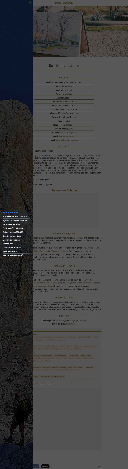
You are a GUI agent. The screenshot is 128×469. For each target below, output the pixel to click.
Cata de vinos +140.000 (13, 232)
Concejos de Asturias (12, 247)
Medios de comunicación (13, 255)
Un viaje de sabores (11, 240)
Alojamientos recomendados (15, 216)
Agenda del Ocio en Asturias (15, 220)
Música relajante (10, 251)
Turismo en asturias (11, 224)
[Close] (30, 2)
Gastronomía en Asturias (13, 228)
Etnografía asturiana (12, 236)
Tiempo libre (8, 244)
